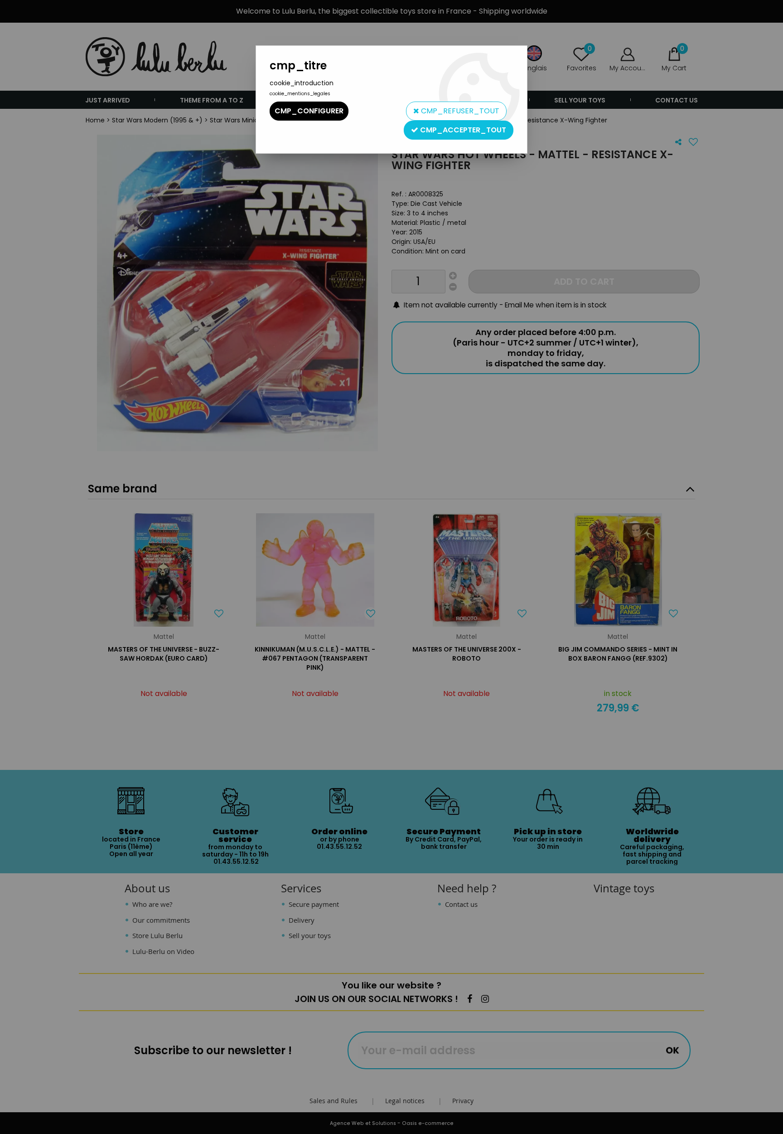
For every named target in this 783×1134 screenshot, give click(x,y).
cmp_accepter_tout (462, 130)
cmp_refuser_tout (459, 111)
